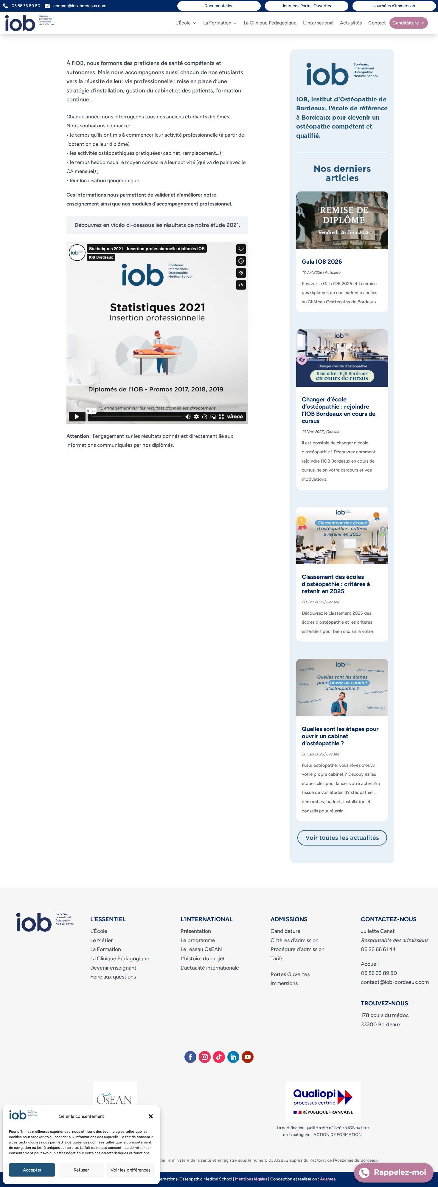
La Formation (217, 23)
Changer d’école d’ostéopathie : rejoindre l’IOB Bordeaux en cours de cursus (338, 410)
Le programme (198, 940)
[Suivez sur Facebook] (190, 1057)
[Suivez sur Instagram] (205, 1057)
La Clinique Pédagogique (270, 23)
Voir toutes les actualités (342, 838)
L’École (183, 23)
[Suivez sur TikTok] (219, 1057)
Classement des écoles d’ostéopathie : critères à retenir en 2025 (336, 584)
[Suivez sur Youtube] (248, 1057)
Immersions (284, 983)
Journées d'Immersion (394, 5)
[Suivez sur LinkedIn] (233, 1057)
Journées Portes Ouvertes (306, 5)
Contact (377, 23)
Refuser (81, 1170)
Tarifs (277, 958)
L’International (318, 23)
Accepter (32, 1170)
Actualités (351, 23)
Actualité (332, 272)
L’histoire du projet (203, 958)
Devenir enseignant (113, 968)
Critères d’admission (295, 940)
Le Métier (101, 940)
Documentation (219, 5)
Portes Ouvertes (290, 974)
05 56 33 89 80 (28, 5)
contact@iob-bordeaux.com (79, 5)
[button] (151, 1116)
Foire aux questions (113, 976)
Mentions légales (251, 1179)
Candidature (405, 23)
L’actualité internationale (210, 968)
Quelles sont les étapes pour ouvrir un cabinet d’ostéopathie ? (340, 736)
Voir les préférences (130, 1170)
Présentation (196, 931)
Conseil (332, 431)
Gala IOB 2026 (322, 261)
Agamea (328, 1179)
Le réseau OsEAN (201, 949)
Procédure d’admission (297, 949)
